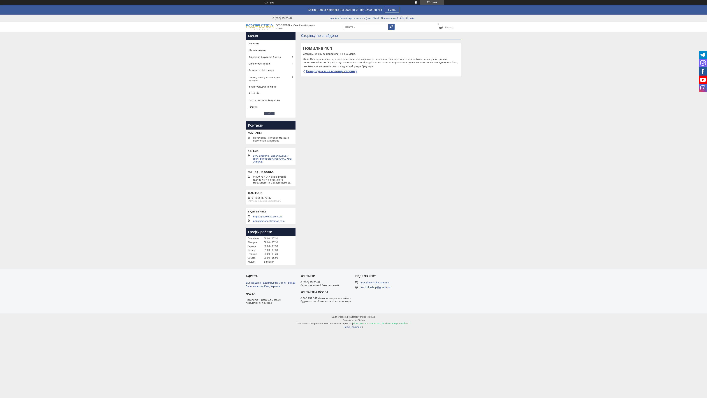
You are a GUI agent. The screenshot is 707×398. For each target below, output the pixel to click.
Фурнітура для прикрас (262, 86)
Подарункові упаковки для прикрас (264, 78)
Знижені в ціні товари (261, 70)
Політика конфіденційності (396, 323)
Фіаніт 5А (254, 93)
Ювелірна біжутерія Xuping (265, 56)
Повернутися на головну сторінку (331, 71)
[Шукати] (391, 27)
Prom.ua (371, 317)
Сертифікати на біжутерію (264, 100)
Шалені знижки (257, 50)
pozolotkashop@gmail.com (269, 220)
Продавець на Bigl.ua (353, 320)
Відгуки (253, 106)
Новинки (254, 43)
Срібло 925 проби (259, 63)
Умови (392, 9)
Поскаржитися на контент (366, 323)
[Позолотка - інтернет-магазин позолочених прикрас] (259, 26)
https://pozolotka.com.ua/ (267, 216)
